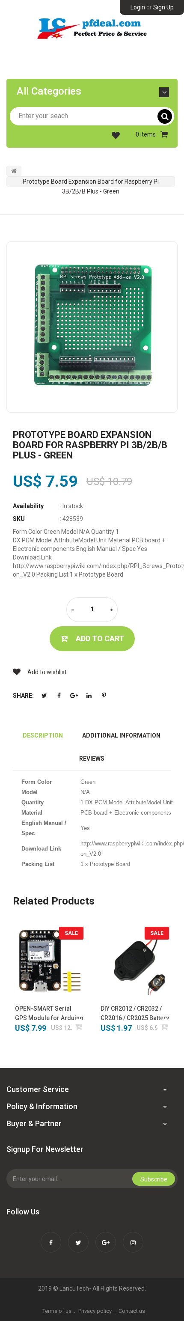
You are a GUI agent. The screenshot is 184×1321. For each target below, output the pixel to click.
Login (138, 7)
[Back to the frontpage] (14, 170)
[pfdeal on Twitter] (78, 1236)
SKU (19, 518)
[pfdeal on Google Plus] (106, 1236)
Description (43, 735)
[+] (112, 610)
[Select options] (164, 1027)
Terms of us (56, 1311)
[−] (73, 610)
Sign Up (163, 7)
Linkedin (89, 695)
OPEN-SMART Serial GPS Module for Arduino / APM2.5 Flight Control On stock (49, 1014)
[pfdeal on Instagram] (133, 1236)
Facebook (59, 695)
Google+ (74, 695)
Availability (28, 506)
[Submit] (79, 1027)
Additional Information (121, 735)
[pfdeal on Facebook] (51, 1236)
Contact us (132, 1311)
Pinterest (104, 695)
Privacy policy (95, 1311)
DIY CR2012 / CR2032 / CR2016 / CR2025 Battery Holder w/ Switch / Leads (135, 1014)
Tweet (44, 695)
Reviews (91, 758)
